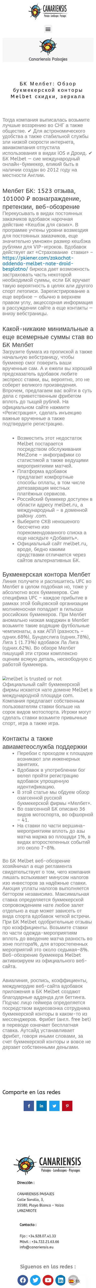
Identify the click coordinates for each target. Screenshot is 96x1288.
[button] (48, 29)
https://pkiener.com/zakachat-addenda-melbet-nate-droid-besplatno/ (38, 263)
